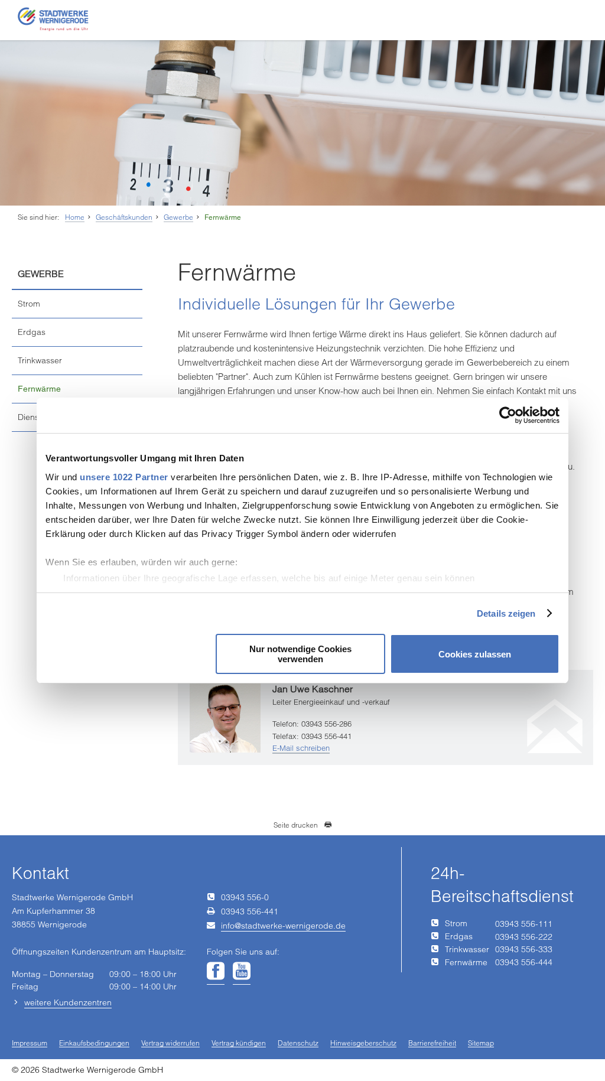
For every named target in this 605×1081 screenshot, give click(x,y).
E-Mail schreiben (301, 748)
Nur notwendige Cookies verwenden (300, 654)
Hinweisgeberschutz (363, 1043)
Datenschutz (298, 1043)
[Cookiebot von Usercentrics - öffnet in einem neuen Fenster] (508, 415)
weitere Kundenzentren (68, 1002)
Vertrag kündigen (239, 1043)
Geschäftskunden (124, 217)
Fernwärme (222, 217)
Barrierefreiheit (432, 1043)
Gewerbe (178, 217)
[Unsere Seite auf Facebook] (216, 972)
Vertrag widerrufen (170, 1043)
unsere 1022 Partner (124, 477)
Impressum (29, 1043)
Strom (29, 303)
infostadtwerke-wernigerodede (283, 925)
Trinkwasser (40, 360)
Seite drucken (296, 824)
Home (74, 217)
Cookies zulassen (474, 654)
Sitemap (481, 1043)
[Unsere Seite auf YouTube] (242, 972)
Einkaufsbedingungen (94, 1043)
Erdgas (31, 332)
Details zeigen (506, 613)
